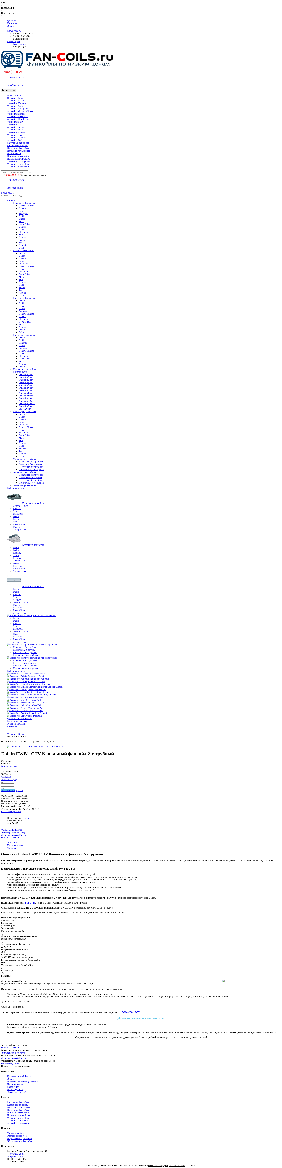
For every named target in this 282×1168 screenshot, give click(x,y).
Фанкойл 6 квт (26, 387)
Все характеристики (11, 811)
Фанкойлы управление (18, 166)
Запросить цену (9, 779)
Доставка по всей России (19, 718)
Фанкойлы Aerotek (16, 137)
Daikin (22, 216)
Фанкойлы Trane (15, 135)
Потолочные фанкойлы (18, 156)
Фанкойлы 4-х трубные (18, 164)
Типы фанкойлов (15, 1133)
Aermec (22, 237)
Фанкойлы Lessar (15, 98)
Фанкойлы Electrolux (17, 116)
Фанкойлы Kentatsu (16, 103)
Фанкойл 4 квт (26, 382)
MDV (21, 221)
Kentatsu (23, 208)
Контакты (12, 23)
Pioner (22, 240)
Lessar (22, 219)
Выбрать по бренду (16, 671)
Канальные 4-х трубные (31, 475)
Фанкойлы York (15, 124)
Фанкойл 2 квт (26, 377)
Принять (191, 1165)
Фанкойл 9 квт (26, 395)
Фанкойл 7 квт (26, 390)
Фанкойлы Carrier (16, 106)
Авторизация (19, 46)
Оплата (10, 26)
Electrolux (23, 232)
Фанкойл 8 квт (26, 393)
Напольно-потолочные (18, 151)
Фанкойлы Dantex (16, 114)
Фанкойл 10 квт (27, 398)
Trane (21, 242)
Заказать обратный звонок (34, 175)
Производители (15, 1089)
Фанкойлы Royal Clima (18, 119)
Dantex (22, 226)
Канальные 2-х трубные (31, 461)
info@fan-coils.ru (15, 85)
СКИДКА (6, 777)
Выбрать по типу (15, 488)
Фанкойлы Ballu (15, 140)
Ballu (21, 248)
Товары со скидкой (16, 1092)
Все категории (14, 95)
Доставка (11, 20)
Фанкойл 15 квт (27, 403)
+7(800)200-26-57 (15, 77)
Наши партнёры (15, 1084)
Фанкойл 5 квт (26, 385)
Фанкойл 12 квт (27, 401)
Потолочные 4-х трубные (31, 482)
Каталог (11, 200)
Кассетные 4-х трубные (30, 477)
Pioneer (22, 448)
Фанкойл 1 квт (26, 374)
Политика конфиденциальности (23, 1081)
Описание (12, 842)
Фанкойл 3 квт (26, 380)
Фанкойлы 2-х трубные (18, 161)
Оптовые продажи (16, 723)
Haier (21, 229)
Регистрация (19, 44)
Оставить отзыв (9, 766)
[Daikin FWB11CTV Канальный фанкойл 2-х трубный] (35, 746)
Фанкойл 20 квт (27, 406)
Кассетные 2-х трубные (30, 464)
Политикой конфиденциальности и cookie (166, 1165)
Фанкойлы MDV (15, 122)
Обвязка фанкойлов (17, 1136)
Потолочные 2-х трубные (31, 469)
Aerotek (22, 245)
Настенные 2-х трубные (31, 467)
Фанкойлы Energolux (17, 108)
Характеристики (15, 845)
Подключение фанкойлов (19, 1138)
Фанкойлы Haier (15, 129)
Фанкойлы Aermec (16, 127)
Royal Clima (25, 224)
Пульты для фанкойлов (18, 158)
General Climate (26, 205)
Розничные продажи (17, 721)
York (21, 234)
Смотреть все (19, 529)
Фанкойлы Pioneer (16, 132)
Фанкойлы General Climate (20, 111)
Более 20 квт (25, 409)
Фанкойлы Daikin (16, 100)
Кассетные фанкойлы (17, 145)
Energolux (23, 213)
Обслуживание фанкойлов (20, 1141)
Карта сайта (13, 1087)
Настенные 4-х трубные (31, 480)
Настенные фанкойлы (18, 148)
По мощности (14, 153)
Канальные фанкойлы (18, 143)
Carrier (22, 211)
